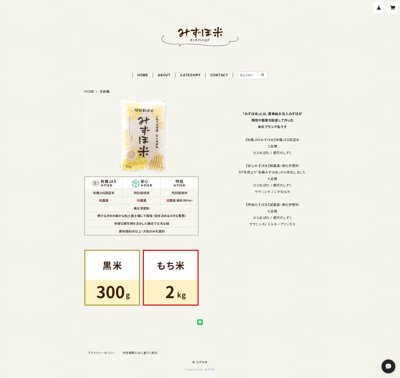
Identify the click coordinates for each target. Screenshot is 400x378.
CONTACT (219, 75)
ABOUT (164, 75)
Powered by (195, 369)
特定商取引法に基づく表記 (140, 353)
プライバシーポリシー (101, 353)
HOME (142, 75)
